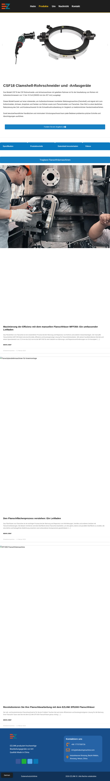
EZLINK (72, 776)
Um (54, 6)
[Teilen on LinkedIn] (35, 761)
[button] (2, 45)
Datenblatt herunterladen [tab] (68, 146)
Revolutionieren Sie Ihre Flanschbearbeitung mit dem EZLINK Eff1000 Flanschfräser (49, 707)
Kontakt (76, 6)
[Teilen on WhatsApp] (24, 761)
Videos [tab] (88, 146)
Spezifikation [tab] (8, 146)
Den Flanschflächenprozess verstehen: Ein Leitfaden (32, 518)
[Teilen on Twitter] (30, 761)
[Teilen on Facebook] (18, 761)
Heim (33, 6)
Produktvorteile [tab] (36, 146)
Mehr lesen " (7, 345)
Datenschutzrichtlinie (29, 776)
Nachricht (64, 6)
